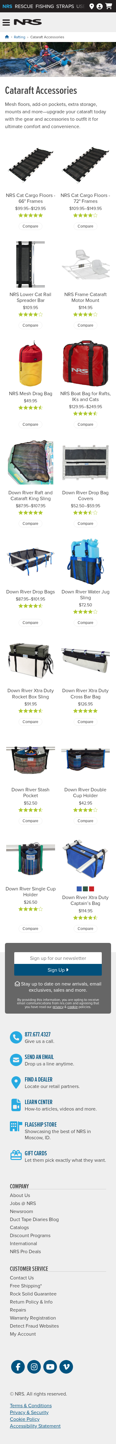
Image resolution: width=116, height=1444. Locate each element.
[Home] (7, 36)
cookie (72, 1006)
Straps (65, 6)
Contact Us (22, 1277)
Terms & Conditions (31, 1405)
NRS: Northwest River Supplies (28, 22)
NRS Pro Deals (25, 1251)
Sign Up (57, 969)
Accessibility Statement (35, 1425)
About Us (20, 1195)
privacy (58, 1006)
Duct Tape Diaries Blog (34, 1219)
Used (82, 6)
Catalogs (19, 1227)
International (23, 1243)
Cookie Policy (25, 1419)
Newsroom (21, 1211)
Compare (30, 226)
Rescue (24, 6)
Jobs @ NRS (23, 1203)
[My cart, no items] (108, 6)
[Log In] (100, 6)
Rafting (19, 37)
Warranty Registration (33, 1317)
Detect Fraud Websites (34, 1325)
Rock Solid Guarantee (33, 1293)
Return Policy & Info (31, 1301)
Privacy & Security (29, 1412)
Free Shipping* (26, 1285)
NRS (7, 6)
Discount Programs (30, 1235)
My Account (23, 1333)
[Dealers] (91, 6)
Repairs (18, 1309)
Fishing (45, 6)
